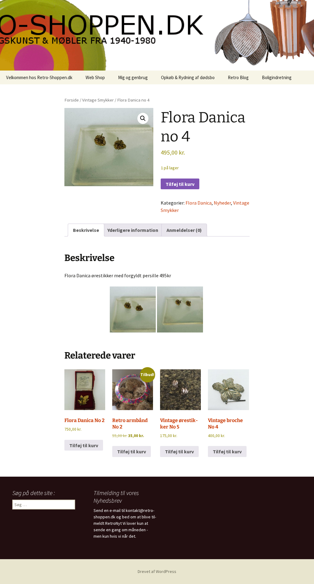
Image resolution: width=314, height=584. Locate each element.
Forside (71, 100)
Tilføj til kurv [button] (83, 445)
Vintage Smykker (98, 100)
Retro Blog (238, 77)
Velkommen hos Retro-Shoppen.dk (39, 77)
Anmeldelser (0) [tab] (184, 230)
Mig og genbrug (133, 77)
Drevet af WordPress (157, 571)
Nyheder (222, 203)
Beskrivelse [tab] (86, 230)
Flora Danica (199, 203)
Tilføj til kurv (180, 184)
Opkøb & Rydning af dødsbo (188, 77)
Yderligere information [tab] (132, 230)
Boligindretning (277, 77)
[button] (142, 118)
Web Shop (95, 77)
